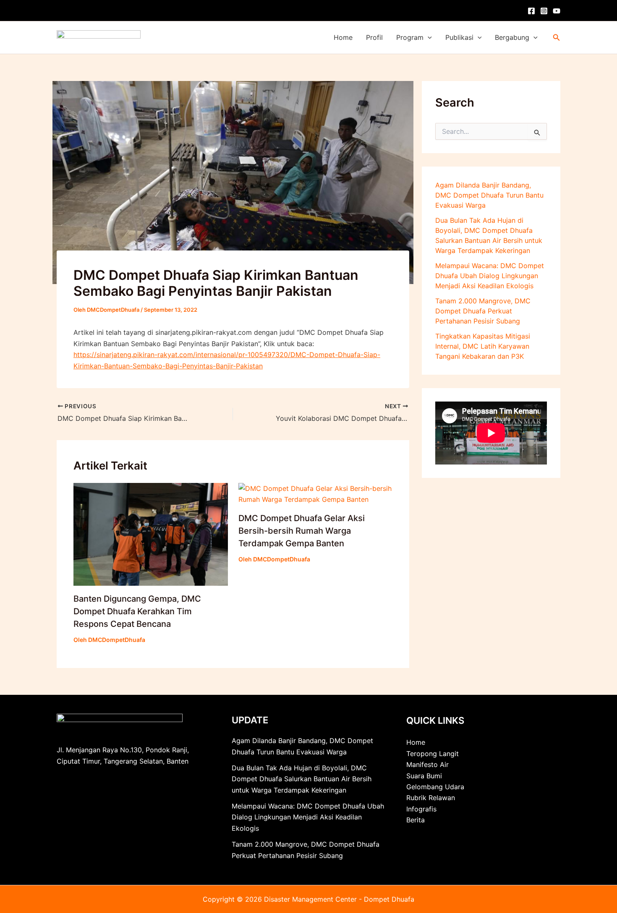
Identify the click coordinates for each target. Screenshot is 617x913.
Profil (374, 37)
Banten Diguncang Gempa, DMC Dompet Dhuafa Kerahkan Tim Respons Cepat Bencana (137, 611)
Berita (415, 820)
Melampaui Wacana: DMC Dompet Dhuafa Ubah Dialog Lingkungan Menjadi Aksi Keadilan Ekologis (489, 275)
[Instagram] (544, 11)
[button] (428, 37)
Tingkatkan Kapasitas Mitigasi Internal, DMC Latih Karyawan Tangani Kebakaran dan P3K (482, 346)
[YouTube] (556, 11)
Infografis (421, 809)
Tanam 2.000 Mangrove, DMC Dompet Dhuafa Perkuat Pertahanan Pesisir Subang (483, 311)
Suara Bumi (424, 776)
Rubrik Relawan (430, 797)
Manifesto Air (427, 764)
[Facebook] (531, 11)
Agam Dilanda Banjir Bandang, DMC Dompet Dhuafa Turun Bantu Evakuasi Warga (489, 195)
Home (343, 37)
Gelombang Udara (435, 787)
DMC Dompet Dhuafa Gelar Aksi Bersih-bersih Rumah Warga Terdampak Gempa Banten (301, 530)
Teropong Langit (432, 753)
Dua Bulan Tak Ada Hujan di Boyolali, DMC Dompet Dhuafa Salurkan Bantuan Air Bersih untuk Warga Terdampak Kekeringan (301, 779)
